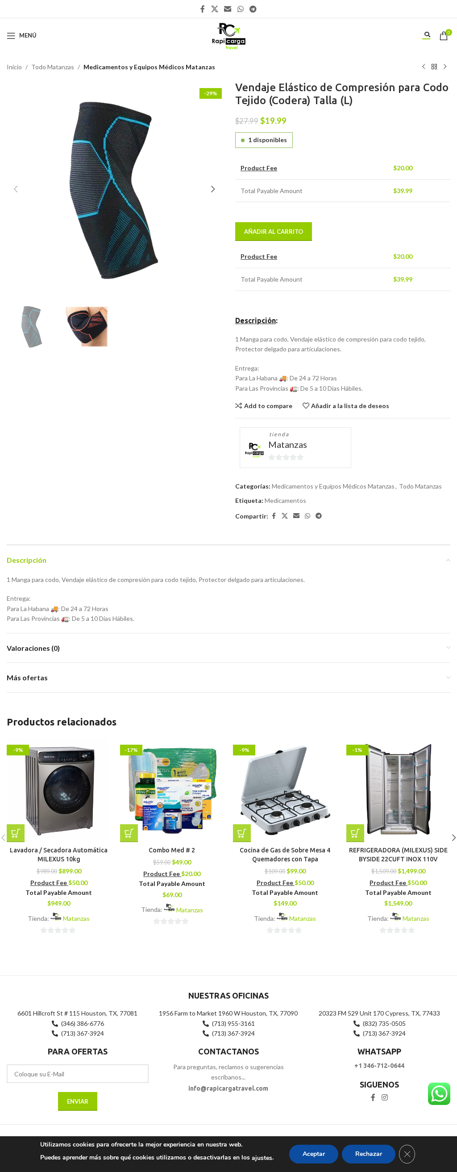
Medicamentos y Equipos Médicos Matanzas (149, 67)
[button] (16, 189)
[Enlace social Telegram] (252, 9)
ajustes (262, 1158)
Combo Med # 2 (172, 850)
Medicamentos (285, 500)
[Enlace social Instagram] (384, 1097)
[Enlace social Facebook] (202, 9)
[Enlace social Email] (227, 9)
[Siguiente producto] (445, 67)
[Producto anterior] (423, 67)
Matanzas (287, 444)
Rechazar (368, 1154)
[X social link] (214, 9)
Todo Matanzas (52, 67)
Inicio (14, 67)
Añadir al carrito (273, 231)
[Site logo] (228, 34)
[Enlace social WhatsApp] (240, 9)
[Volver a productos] (434, 67)
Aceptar (314, 1154)
